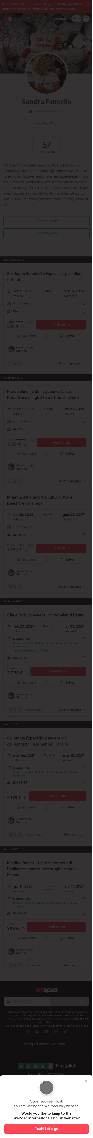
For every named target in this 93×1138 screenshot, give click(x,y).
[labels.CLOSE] (86, 1081)
